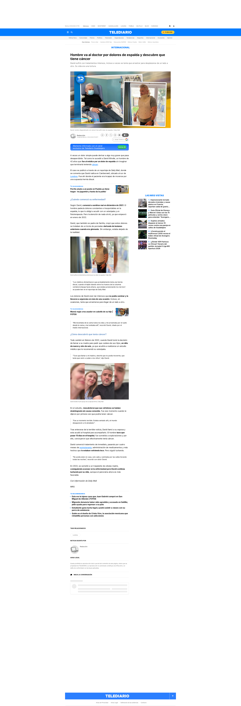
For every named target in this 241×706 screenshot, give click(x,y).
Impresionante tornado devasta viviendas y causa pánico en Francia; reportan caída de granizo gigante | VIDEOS (159, 204)
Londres (74, 176)
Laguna (123, 26)
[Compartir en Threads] (115, 135)
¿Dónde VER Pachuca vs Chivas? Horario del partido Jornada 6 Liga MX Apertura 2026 (159, 245)
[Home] (120, 32)
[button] (120, 139)
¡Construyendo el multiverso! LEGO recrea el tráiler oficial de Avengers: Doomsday (159, 234)
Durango (154, 26)
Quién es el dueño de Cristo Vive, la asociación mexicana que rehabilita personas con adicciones (100, 514)
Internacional (150, 38)
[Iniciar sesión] (173, 26)
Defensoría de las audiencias (129, 702)
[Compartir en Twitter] (110, 135)
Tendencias (130, 38)
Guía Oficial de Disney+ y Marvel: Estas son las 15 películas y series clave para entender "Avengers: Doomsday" (159, 214)
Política (99, 38)
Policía (92, 38)
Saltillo (139, 26)
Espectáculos (119, 38)
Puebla (131, 26)
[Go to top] (173, 696)
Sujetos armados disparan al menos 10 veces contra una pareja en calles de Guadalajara (159, 224)
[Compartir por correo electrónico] (119, 135)
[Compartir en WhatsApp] (102, 135)
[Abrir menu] (68, 32)
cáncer (95, 164)
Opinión (169, 38)
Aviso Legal (114, 702)
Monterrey (102, 26)
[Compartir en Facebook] (106, 135)
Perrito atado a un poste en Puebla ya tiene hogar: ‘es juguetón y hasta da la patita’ (89, 190)
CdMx (93, 26)
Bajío (147, 26)
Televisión (108, 38)
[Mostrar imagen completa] (125, 240)
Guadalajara (113, 26)
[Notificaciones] (170, 26)
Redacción (81, 135)
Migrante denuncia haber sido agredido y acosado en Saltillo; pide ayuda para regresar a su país (100, 503)
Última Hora (73, 38)
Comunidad (83, 38)
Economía (161, 38)
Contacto (143, 702)
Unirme (120, 147)
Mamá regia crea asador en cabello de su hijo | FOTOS (91, 313)
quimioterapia (86, 447)
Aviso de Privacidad (102, 702)
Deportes (140, 38)
